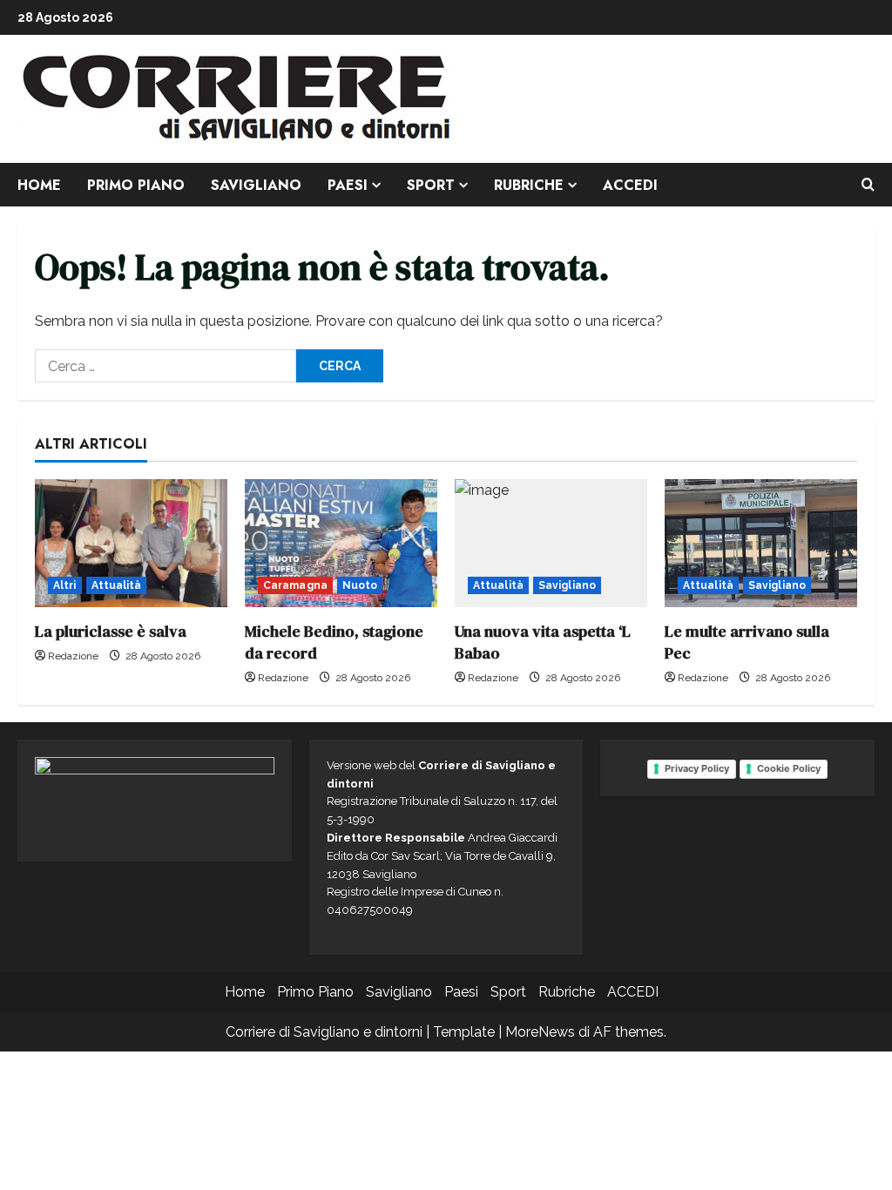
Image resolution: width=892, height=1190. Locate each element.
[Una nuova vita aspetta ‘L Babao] (551, 543)
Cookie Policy (789, 768)
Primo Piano (136, 185)
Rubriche (529, 185)
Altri (65, 585)
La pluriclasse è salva (110, 631)
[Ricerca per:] (165, 365)
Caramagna (295, 585)
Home (39, 185)
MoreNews (540, 1032)
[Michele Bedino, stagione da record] (341, 543)
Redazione (73, 656)
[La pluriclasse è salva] (131, 543)
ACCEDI (630, 185)
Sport (431, 185)
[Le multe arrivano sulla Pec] (761, 543)
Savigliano (256, 185)
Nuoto (360, 585)
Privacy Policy (697, 768)
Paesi (348, 185)
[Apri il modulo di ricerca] (868, 184)
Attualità (116, 585)
